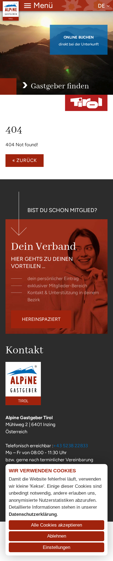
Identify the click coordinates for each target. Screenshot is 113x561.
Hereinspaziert (41, 319)
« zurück (24, 160)
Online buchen (79, 37)
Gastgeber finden (60, 86)
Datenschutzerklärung (33, 514)
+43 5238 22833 (70, 445)
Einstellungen (56, 547)
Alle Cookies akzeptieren (56, 525)
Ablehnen (56, 536)
